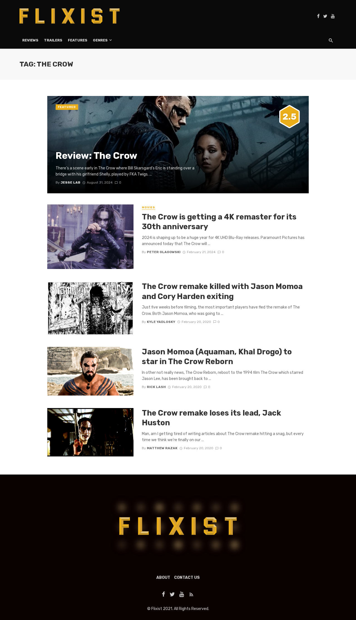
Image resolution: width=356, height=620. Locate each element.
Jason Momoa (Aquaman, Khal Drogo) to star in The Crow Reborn (217, 356)
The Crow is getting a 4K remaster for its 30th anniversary (219, 221)
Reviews (30, 40)
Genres (100, 40)
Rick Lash (156, 387)
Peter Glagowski (164, 252)
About (163, 577)
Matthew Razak (162, 448)
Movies (148, 207)
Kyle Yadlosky (161, 322)
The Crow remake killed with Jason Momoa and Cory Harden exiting (222, 291)
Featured (67, 107)
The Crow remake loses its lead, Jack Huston (211, 418)
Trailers (53, 40)
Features (77, 40)
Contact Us (187, 577)
